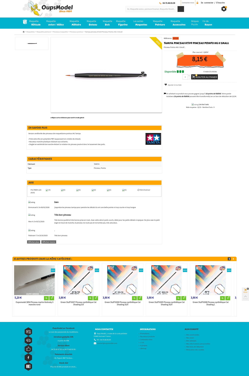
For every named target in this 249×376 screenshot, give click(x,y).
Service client (63, 345)
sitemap (142, 348)
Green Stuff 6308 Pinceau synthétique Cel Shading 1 (211, 303)
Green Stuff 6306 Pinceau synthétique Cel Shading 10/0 (122, 303)
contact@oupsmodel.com (107, 343)
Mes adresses (190, 341)
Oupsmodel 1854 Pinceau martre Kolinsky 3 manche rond (34, 303)
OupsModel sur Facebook (63, 328)
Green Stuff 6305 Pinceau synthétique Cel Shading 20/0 (167, 303)
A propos (143, 345)
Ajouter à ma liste (174, 85)
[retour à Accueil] (24, 32)
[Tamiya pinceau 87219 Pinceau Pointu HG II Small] (31, 43)
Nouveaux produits (147, 336)
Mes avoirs (189, 338)
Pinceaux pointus (76, 32)
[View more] (46, 298)
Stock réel (63, 363)
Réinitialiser (144, 190)
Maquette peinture (44, 32)
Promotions (144, 333)
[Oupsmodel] (48, 8)
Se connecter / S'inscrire (213, 2)
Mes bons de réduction (194, 347)
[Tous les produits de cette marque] (153, 139)
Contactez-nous (188, 2)
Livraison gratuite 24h (63, 337)
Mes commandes (192, 335)
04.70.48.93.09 (169, 3)
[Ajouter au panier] (51, 298)
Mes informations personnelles (197, 344)
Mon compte (191, 329)
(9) (49, 190)
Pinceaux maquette (60, 32)
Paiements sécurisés (63, 354)
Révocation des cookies (194, 350)
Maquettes (30, 32)
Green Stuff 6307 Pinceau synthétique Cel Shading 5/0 (78, 303)
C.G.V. (141, 342)
